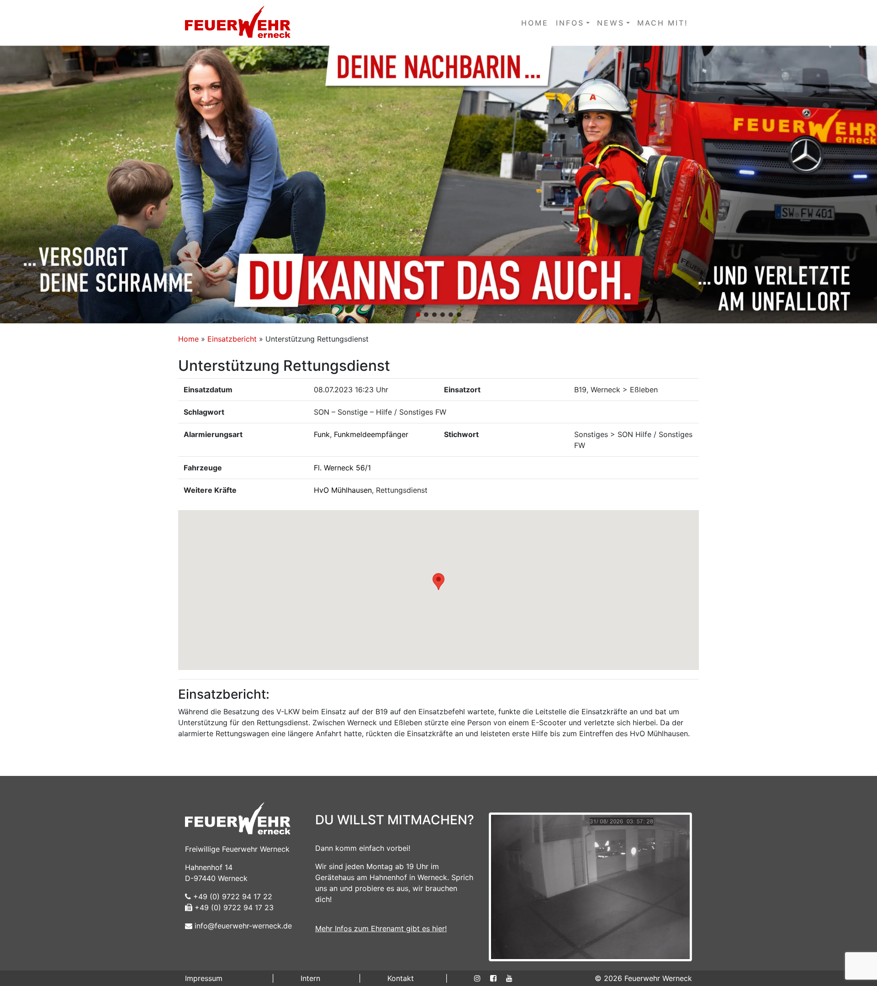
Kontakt (400, 978)
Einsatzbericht (232, 338)
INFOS (570, 22)
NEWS (610, 22)
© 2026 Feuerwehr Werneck (643, 978)
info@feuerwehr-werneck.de (242, 925)
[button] (438, 184)
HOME (535, 22)
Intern (310, 978)
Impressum (203, 978)
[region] (438, 184)
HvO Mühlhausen (343, 490)
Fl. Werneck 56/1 (342, 467)
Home (188, 338)
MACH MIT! (662, 22)
